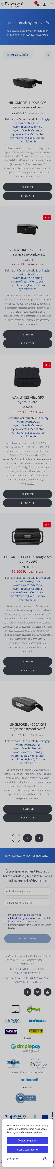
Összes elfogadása (27, 1140)
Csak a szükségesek (27, 1150)
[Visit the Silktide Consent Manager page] (44, 1158)
